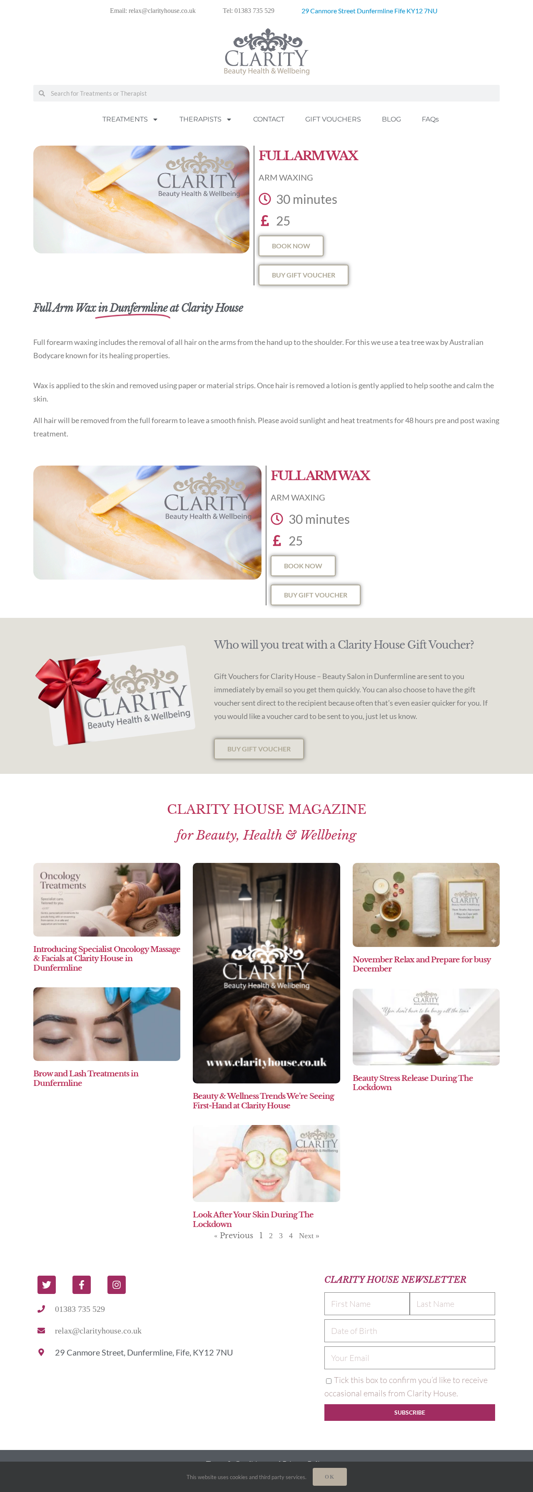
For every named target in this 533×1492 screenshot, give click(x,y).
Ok (330, 1477)
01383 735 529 (80, 1309)
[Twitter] (46, 1285)
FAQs (430, 119)
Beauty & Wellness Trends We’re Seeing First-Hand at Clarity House (263, 1101)
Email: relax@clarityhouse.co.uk (153, 10)
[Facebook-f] (81, 1285)
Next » (309, 1236)
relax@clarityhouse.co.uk (98, 1330)
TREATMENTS (125, 119)
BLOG (391, 119)
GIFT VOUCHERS (333, 119)
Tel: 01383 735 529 (248, 10)
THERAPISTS (200, 119)
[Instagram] (116, 1285)
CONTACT (268, 119)
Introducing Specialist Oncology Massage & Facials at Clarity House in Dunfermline (106, 959)
